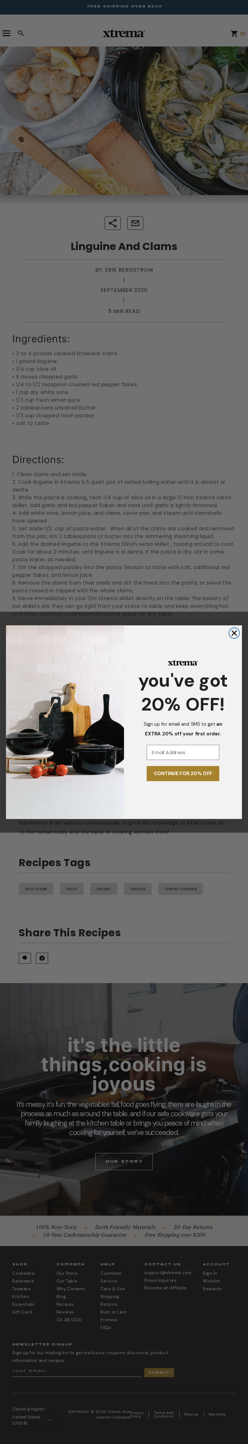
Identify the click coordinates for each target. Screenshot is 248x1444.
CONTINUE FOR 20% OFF (183, 773)
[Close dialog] (234, 633)
